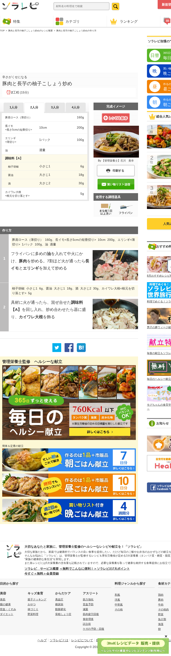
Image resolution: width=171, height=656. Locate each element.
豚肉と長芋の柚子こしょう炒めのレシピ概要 (30, 30)
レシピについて (82, 640)
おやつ (32, 604)
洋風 (117, 599)
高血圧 (59, 599)
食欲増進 (88, 619)
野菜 (160, 614)
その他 (119, 609)
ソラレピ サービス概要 (41, 568)
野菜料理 (33, 614)
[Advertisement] (69, 51)
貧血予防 (88, 604)
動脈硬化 (60, 609)
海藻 (160, 624)
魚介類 (162, 619)
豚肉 (160, 599)
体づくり (33, 609)
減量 (85, 609)
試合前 (87, 624)
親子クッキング (37, 599)
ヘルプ (42, 640)
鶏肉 (160, 594)
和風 (117, 594)
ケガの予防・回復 (93, 628)
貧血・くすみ (8, 609)
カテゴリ (72, 21)
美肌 (2, 599)
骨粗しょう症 (63, 614)
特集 (16, 21)
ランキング (129, 21)
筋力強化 (88, 599)
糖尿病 (59, 604)
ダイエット (6, 614)
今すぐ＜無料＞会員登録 (41, 573)
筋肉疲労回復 (91, 614)
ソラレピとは (59, 640)
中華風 (119, 604)
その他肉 (163, 609)
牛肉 (160, 604)
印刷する (118, 170)
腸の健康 (5, 604)
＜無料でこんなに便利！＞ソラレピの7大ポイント (94, 568)
